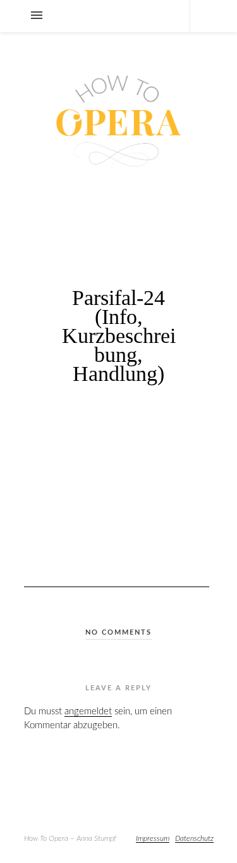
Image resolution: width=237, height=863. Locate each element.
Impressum (152, 838)
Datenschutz (194, 838)
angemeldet (88, 711)
